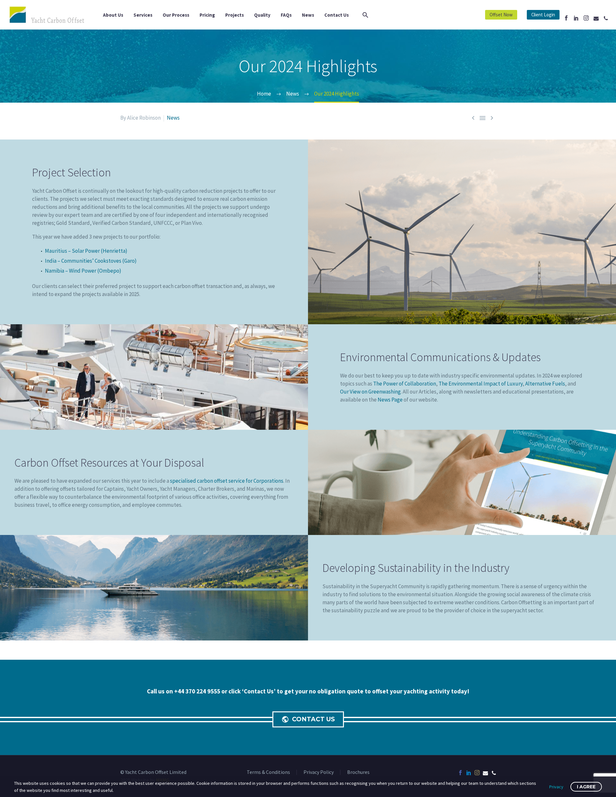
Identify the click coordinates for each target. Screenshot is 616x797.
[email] (485, 772)
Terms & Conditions (268, 772)
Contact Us (336, 15)
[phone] (493, 772)
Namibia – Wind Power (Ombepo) (83, 270)
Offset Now (501, 15)
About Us (113, 15)
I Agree (586, 787)
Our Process (176, 15)
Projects (234, 15)
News (308, 15)
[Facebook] (566, 18)
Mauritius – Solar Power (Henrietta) (86, 250)
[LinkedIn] (576, 18)
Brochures (358, 772)
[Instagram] (586, 18)
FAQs (286, 15)
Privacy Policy (319, 772)
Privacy (556, 787)
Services (142, 15)
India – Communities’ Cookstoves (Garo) (91, 260)
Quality (262, 15)
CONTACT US (308, 719)
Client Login (543, 15)
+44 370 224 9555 (197, 691)
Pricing (207, 15)
